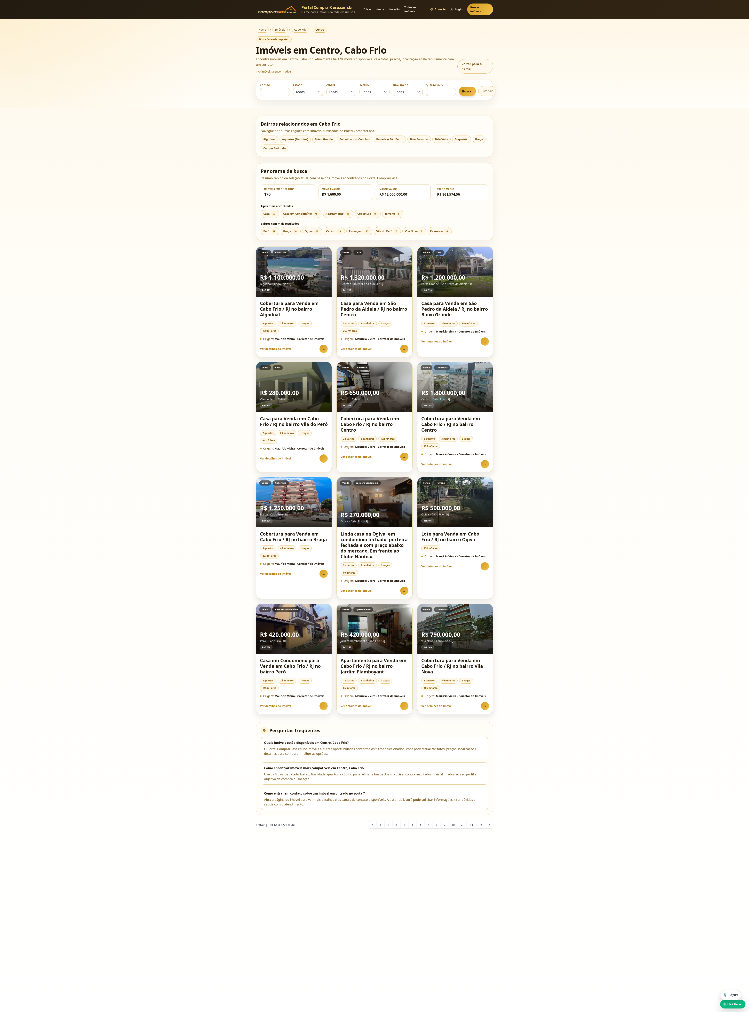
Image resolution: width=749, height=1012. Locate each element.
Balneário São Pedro (389, 139)
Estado (298, 85)
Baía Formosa (419, 139)
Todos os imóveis (410, 9)
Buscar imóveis (475, 9)
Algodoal (269, 139)
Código (265, 85)
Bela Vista (441, 139)
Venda (380, 9)
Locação (394, 9)
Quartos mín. (435, 85)
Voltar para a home (471, 66)
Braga (479, 139)
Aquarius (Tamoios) (295, 139)
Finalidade (400, 85)
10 (453, 825)
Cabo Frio (300, 29)
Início (367, 9)
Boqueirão (462, 139)
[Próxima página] (489, 824)
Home (262, 29)
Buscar (467, 91)
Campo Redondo (274, 148)
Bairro (364, 85)
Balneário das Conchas (354, 139)
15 (481, 825)
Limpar (487, 91)
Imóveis (280, 29)
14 (471, 825)
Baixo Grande (324, 139)
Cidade (331, 85)
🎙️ (730, 995)
